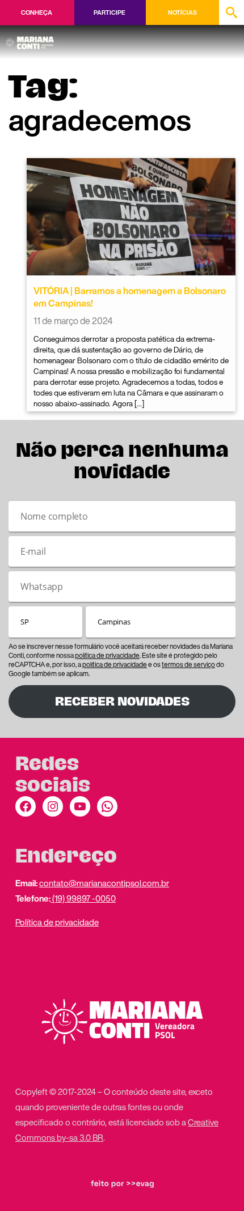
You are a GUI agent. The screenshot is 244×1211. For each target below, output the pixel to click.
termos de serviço (188, 664)
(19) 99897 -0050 (83, 898)
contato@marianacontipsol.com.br (104, 883)
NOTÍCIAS (182, 12)
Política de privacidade (57, 922)
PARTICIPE (109, 12)
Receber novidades (122, 701)
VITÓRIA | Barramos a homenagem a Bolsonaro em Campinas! (129, 297)
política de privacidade (107, 655)
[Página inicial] (31, 39)
